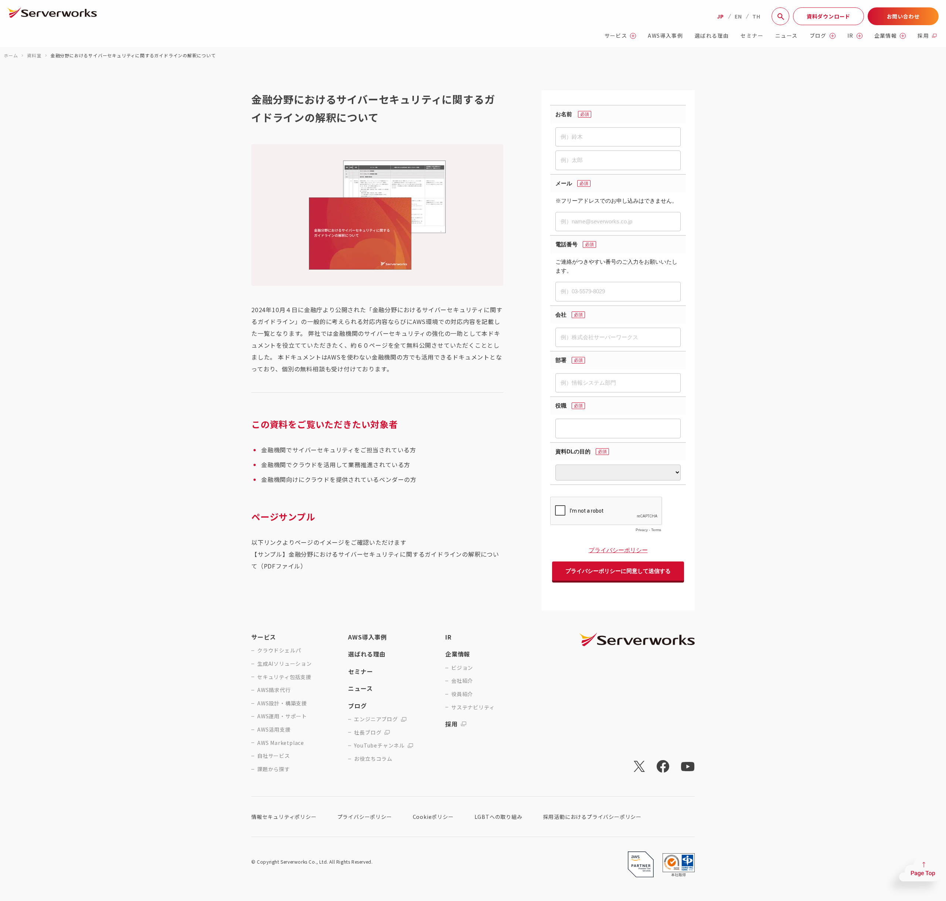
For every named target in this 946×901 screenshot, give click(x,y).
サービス (616, 36)
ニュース (786, 36)
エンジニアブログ (376, 719)
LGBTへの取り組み (498, 816)
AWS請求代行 (274, 690)
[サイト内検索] (780, 16)
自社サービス (273, 755)
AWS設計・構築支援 (282, 703)
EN (738, 16)
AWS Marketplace (280, 742)
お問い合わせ (903, 16)
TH (756, 16)
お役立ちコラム (373, 758)
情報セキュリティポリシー (284, 816)
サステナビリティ (472, 707)
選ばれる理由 (712, 36)
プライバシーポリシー (364, 816)
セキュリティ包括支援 (284, 677)
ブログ (818, 36)
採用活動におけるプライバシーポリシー (592, 816)
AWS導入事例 (665, 36)
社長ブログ (367, 732)
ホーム (11, 55)
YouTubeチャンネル (379, 745)
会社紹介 (462, 680)
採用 (923, 36)
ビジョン (462, 667)
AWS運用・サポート (282, 716)
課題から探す (273, 769)
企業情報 (885, 36)
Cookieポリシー (433, 816)
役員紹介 (462, 694)
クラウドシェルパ (279, 650)
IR (850, 36)
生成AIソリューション (284, 663)
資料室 (34, 55)
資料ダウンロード (828, 16)
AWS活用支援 (274, 729)
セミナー (752, 36)
